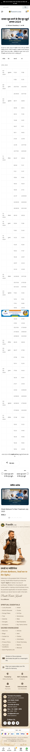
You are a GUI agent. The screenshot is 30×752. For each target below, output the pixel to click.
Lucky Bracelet (6, 607)
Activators (5, 624)
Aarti (18, 633)
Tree (3, 616)
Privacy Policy (6, 642)
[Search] (25, 7)
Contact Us (5, 636)
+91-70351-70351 (13, 700)
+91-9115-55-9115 (13, 704)
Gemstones (20, 616)
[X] (9, 723)
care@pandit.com (13, 713)
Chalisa (19, 636)
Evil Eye (19, 613)
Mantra (19, 645)
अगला (25, 470)
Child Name (20, 639)
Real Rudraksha (21, 622)
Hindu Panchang (21, 642)
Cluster (19, 610)
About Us (5, 630)
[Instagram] (13, 723)
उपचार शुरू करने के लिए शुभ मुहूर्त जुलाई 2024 (21, 476)
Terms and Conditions (5, 646)
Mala (18, 619)
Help (3, 639)
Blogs (4, 633)
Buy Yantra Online (22, 624)
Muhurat (19, 647)
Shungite (5, 622)
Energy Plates (6, 613)
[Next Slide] (28, 2)
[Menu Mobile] (3, 11)
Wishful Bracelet (7, 610)
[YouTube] (17, 723)
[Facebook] (5, 723)
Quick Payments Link (8, 649)
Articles (19, 630)
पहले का (5, 470)
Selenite (4, 619)
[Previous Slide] (1, 2)
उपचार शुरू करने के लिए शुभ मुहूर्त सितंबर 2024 (8, 476)
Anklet (18, 607)
